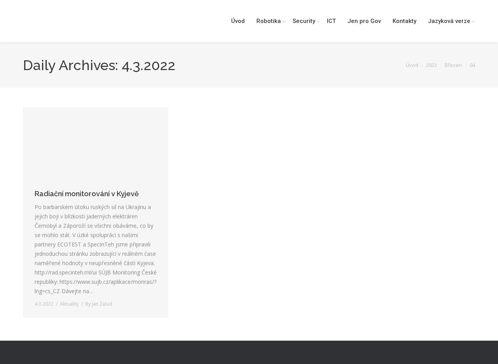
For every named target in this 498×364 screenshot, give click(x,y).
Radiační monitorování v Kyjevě (87, 194)
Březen (453, 65)
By (98, 304)
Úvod (412, 65)
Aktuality (69, 304)
